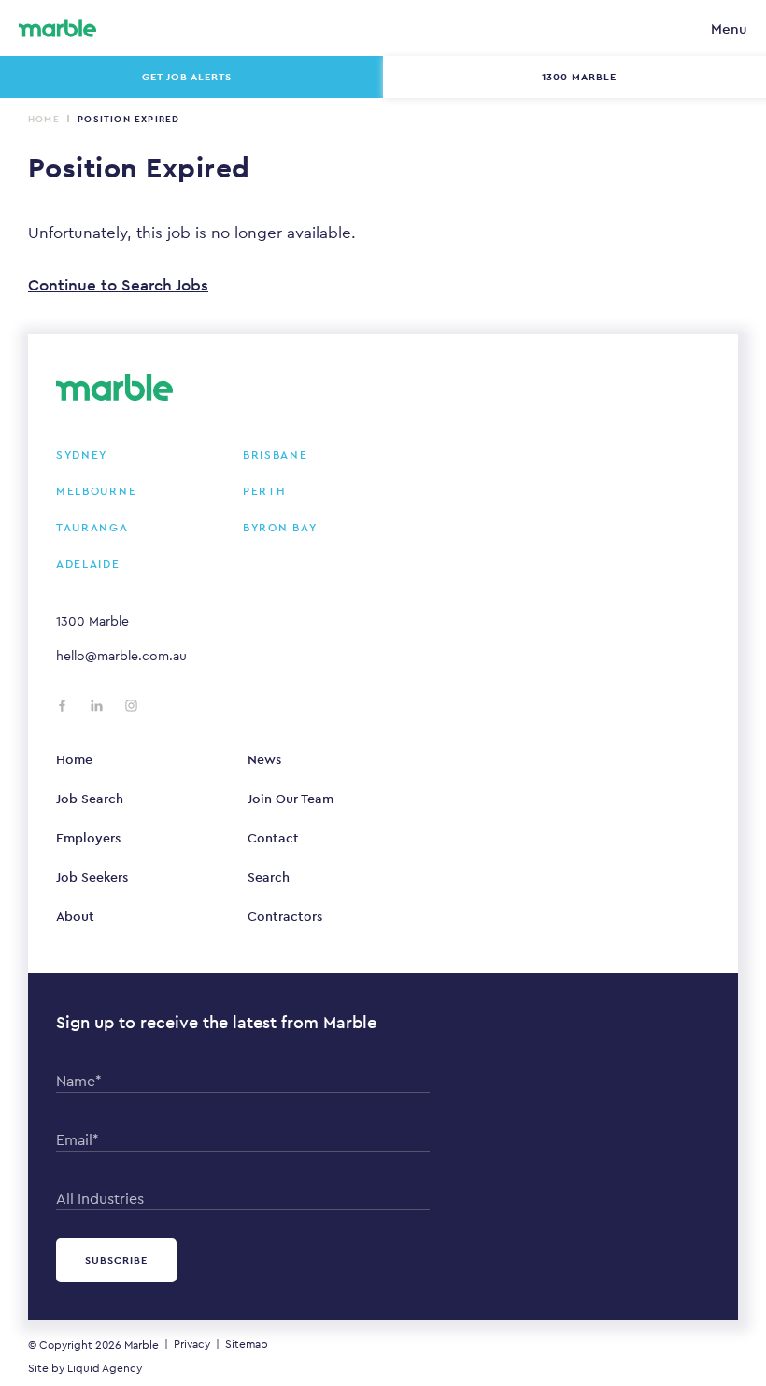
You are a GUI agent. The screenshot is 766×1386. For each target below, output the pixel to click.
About (75, 916)
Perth (265, 491)
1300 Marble (92, 621)
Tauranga (92, 527)
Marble (141, 1344)
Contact (273, 837)
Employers (88, 837)
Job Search (89, 798)
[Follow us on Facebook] (62, 705)
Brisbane (275, 454)
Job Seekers (92, 877)
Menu (729, 28)
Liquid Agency (104, 1368)
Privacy (192, 1343)
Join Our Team (290, 798)
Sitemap (246, 1343)
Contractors (285, 916)
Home (44, 119)
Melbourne (96, 491)
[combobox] (243, 1194)
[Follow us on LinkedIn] (96, 705)
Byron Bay (280, 527)
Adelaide (88, 564)
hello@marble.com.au (121, 655)
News (264, 759)
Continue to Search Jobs (118, 285)
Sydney (81, 454)
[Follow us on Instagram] (131, 705)
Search (269, 877)
